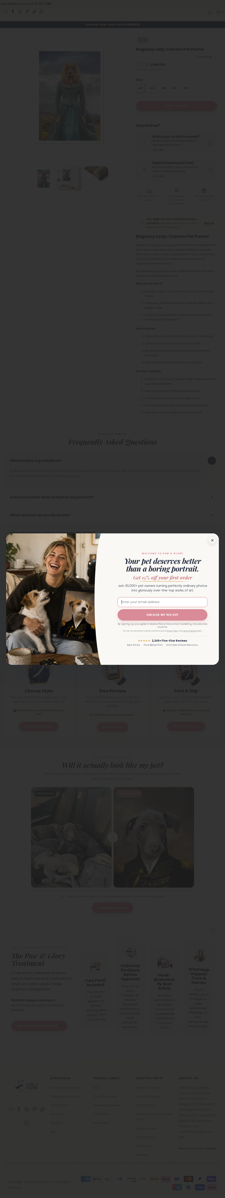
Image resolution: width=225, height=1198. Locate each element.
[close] (212, 540)
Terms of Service (190, 631)
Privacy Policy (173, 631)
